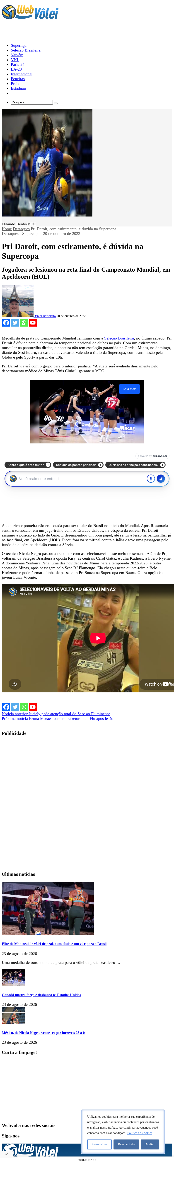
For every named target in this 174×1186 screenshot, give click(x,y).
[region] (123, 1131)
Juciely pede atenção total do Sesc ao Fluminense (56, 713)
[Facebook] (6, 323)
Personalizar (99, 1144)
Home (7, 228)
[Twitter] (15, 323)
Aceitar (150, 1144)
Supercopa (30, 233)
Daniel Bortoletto (45, 316)
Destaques (21, 228)
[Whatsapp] (24, 323)
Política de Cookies (139, 1133)
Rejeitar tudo (126, 1144)
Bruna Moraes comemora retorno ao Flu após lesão (57, 718)
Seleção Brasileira (119, 338)
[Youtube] (33, 323)
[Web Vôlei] (30, 17)
